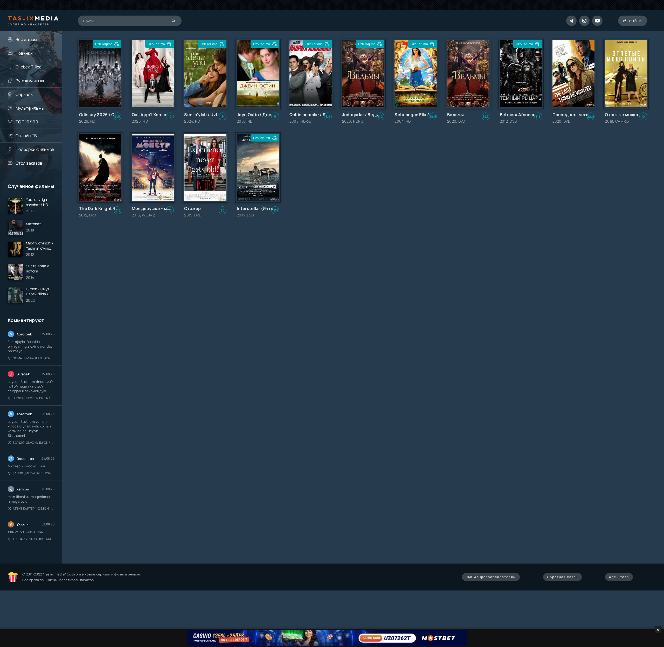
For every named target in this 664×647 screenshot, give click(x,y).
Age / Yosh (619, 577)
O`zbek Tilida (29, 67)
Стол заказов (29, 163)
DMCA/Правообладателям (491, 577)
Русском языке (31, 80)
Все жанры (26, 39)
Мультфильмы (30, 108)
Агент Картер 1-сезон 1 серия (33, 508)
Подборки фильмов (35, 149)
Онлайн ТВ (26, 135)
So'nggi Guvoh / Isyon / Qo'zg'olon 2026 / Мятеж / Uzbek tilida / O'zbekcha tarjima (33, 398)
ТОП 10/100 (27, 122)
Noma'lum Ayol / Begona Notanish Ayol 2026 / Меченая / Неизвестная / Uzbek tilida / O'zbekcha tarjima (33, 358)
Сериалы (24, 94)
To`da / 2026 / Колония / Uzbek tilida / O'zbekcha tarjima (33, 539)
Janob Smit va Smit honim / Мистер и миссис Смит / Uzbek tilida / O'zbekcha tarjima (33, 473)
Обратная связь (562, 577)
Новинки (24, 53)
